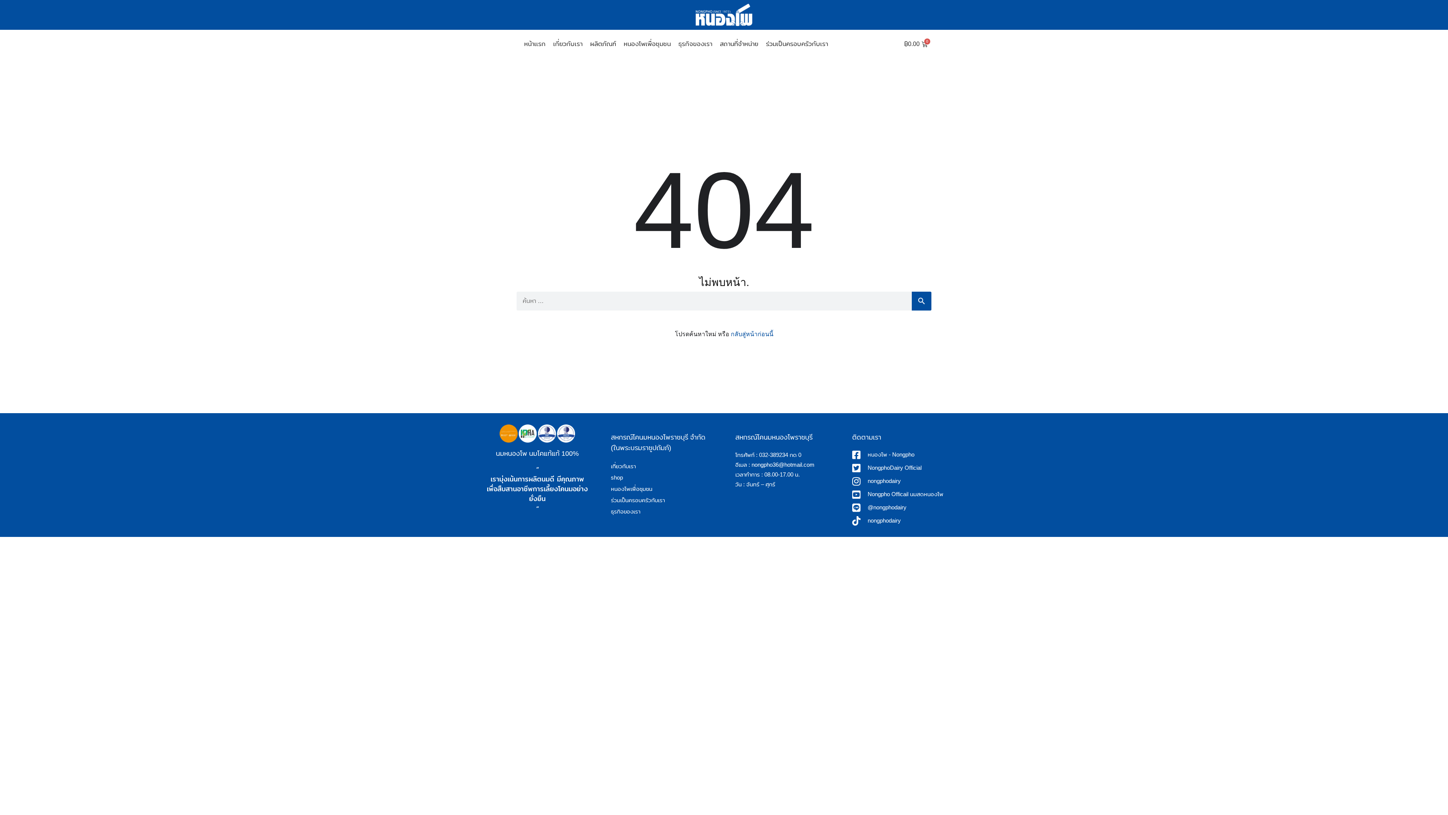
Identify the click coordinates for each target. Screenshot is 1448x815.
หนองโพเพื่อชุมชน (647, 44)
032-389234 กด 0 (780, 455)
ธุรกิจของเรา (695, 44)
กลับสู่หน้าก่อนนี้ (752, 334)
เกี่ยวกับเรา (568, 44)
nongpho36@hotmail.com (783, 464)
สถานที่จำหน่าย (739, 44)
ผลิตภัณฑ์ (603, 44)
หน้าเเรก (535, 44)
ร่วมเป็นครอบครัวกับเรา (797, 44)
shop (617, 477)
